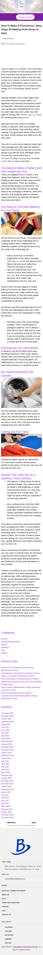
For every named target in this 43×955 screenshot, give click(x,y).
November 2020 (7, 817)
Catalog (5, 906)
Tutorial (4, 653)
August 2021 (6, 792)
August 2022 (6, 758)
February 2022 (7, 775)
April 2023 (5, 736)
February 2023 (7, 741)
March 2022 (5, 772)
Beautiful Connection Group (13, 587)
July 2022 (5, 761)
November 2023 (7, 716)
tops (30, 115)
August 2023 (6, 724)
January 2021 (6, 812)
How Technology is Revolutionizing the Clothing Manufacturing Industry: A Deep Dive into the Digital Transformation (21, 681)
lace (9, 275)
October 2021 (6, 786)
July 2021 (5, 795)
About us (5, 895)
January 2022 (6, 778)
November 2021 (7, 784)
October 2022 (6, 753)
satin (36, 272)
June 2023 (5, 730)
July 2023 (5, 727)
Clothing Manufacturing (10, 642)
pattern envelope (18, 261)
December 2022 (7, 747)
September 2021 (7, 789)
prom (18, 69)
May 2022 (5, 767)
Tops (3, 650)
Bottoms (4, 639)
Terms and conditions (11, 903)
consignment (6, 158)
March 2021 (5, 806)
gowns (26, 117)
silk (13, 275)
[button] (11, 16)
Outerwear (5, 647)
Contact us (6, 914)
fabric (23, 175)
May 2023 (5, 733)
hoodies (23, 115)
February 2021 (7, 809)
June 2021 (5, 798)
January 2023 (6, 744)
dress (35, 74)
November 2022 (7, 750)
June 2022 (5, 764)
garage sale (25, 158)
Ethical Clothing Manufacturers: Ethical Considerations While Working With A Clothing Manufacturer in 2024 (19, 695)
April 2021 (5, 803)
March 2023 (5, 739)
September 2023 (7, 722)
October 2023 (6, 719)
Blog (4, 899)
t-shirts (38, 115)
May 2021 (5, 801)
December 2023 (7, 713)
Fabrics (4, 644)
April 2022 (5, 770)
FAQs (4, 910)
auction (4, 161)
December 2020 (7, 815)
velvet (22, 275)
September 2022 (7, 755)
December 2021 (7, 781)
